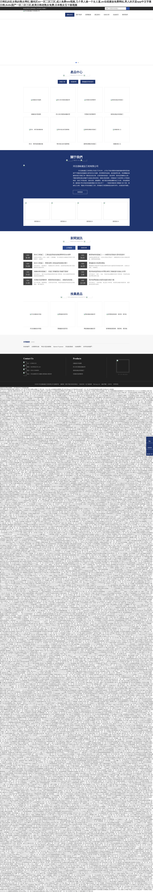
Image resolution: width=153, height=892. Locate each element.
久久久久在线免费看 (114, 588)
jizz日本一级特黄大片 (81, 461)
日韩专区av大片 (62, 575)
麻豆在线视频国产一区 (102, 606)
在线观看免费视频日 (119, 485)
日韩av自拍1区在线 (32, 451)
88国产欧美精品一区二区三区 (76, 510)
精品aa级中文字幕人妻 (133, 403)
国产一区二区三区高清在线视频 (118, 542)
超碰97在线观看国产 (87, 633)
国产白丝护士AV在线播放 (70, 528)
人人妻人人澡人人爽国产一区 (47, 564)
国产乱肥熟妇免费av (32, 652)
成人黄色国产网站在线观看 (118, 465)
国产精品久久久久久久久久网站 (38, 609)
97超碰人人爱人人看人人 (128, 531)
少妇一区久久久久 (63, 609)
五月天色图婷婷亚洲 (17, 610)
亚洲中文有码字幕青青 (88, 488)
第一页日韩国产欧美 (5, 478)
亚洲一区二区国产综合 (71, 642)
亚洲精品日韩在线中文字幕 (59, 520)
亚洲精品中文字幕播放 (105, 448)
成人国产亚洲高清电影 (71, 469)
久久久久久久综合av (39, 515)
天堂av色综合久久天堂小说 (85, 469)
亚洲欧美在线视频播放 (99, 591)
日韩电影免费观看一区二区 (85, 574)
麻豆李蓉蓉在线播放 (36, 566)
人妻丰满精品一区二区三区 (54, 528)
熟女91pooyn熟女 (61, 650)
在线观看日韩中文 (75, 579)
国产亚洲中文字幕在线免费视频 (138, 470)
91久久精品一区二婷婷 (83, 650)
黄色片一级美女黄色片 (50, 622)
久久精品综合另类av (7, 467)
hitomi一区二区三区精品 (94, 461)
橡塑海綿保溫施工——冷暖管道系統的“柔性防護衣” (107, 255)
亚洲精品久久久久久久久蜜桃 (101, 649)
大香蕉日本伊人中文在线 (99, 631)
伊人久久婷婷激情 (130, 644)
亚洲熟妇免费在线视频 (102, 588)
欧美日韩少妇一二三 (10, 534)
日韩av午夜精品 (39, 505)
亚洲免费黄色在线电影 (61, 566)
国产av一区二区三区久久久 (122, 582)
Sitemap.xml (96, 384)
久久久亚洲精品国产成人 (76, 415)
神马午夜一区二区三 (12, 529)
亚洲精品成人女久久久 (143, 486)
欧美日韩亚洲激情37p (39, 555)
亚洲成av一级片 (17, 491)
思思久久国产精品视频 (26, 575)
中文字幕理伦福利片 (102, 411)
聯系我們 (125, 14)
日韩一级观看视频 (50, 472)
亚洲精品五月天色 (89, 399)
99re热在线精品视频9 (74, 566)
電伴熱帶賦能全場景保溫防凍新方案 (101, 280)
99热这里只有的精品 (100, 407)
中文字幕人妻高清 (78, 475)
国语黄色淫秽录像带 (47, 631)
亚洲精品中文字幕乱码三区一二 (115, 497)
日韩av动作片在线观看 (10, 502)
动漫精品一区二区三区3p (44, 612)
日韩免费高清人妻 (33, 516)
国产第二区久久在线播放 (58, 638)
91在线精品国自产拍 (44, 450)
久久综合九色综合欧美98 (27, 505)
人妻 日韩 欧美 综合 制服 (13, 505)
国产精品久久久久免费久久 (126, 561)
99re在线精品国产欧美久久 (108, 413)
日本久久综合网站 (60, 587)
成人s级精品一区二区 (123, 579)
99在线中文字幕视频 (135, 481)
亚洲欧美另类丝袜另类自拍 (126, 483)
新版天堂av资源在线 (101, 504)
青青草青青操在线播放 (63, 540)
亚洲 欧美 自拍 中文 (119, 623)
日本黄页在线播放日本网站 (144, 518)
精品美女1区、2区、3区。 (138, 505)
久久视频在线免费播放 (58, 391)
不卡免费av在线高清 (125, 501)
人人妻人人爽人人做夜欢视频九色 (65, 418)
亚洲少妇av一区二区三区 (59, 518)
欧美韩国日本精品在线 (116, 524)
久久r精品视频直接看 (32, 591)
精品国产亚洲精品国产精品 (139, 456)
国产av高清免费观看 (16, 537)
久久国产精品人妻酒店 (57, 612)
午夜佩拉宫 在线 (7, 558)
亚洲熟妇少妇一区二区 (75, 626)
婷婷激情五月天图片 (120, 598)
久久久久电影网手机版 (25, 501)
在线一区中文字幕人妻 (13, 628)
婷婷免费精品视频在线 (95, 496)
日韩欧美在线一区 (50, 515)
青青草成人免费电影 (111, 628)
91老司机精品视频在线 (48, 587)
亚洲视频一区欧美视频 (129, 553)
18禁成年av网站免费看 (54, 403)
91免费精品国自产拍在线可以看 (105, 582)
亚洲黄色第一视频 (63, 453)
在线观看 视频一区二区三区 (46, 451)
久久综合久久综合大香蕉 (47, 510)
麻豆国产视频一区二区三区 (101, 633)
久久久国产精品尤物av (44, 494)
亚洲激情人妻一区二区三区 (13, 470)
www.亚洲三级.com (14, 475)
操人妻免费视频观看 (126, 612)
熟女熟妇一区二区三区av (110, 618)
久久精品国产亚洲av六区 (69, 580)
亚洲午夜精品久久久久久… (113, 478)
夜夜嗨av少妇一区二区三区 (68, 429)
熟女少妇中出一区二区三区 (44, 437)
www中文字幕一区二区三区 (84, 591)
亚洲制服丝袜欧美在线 (87, 497)
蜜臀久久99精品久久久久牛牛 (35, 552)
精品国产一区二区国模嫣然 (73, 567)
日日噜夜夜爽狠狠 (60, 602)
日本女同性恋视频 (137, 501)
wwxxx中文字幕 (31, 580)
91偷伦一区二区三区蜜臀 (63, 552)
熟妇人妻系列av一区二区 (14, 429)
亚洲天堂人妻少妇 (131, 421)
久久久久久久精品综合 (12, 572)
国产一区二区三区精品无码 (123, 536)
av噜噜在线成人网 (45, 542)
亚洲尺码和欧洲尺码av (138, 410)
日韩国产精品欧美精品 (83, 639)
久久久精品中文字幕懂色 (103, 456)
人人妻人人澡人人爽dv (124, 505)
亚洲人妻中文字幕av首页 (19, 591)
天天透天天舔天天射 (19, 467)
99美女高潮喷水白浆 (15, 604)
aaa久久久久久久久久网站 (46, 652)
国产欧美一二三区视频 (70, 569)
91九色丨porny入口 (122, 628)
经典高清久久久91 (130, 623)
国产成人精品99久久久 (45, 410)
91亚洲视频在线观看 (87, 571)
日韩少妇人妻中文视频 (47, 579)
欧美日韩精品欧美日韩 (46, 596)
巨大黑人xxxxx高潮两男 (98, 473)
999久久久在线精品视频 (61, 524)
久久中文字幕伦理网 (23, 536)
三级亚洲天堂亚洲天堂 (65, 630)
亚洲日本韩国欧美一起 (126, 427)
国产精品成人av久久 (135, 446)
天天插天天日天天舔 (74, 438)
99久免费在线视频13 (51, 411)
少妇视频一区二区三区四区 (105, 645)
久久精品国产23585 (134, 462)
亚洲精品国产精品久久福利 (139, 631)
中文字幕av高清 (135, 440)
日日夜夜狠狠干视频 (41, 634)
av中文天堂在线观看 (25, 424)
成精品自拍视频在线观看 (10, 507)
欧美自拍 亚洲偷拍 (37, 561)
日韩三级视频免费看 (126, 478)
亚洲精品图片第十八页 (77, 400)
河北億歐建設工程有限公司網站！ (37, 8)
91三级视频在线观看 (127, 516)
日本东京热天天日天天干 (41, 531)
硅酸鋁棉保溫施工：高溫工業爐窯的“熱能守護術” (51, 271)
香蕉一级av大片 (44, 469)
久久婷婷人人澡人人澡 (28, 395)
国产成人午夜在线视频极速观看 (21, 566)
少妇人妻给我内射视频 (17, 394)
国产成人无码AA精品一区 (143, 615)
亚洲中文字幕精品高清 (58, 437)
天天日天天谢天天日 (42, 556)
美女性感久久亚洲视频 (6, 491)
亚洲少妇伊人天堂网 (89, 391)
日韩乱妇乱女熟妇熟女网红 (136, 647)
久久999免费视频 (124, 422)
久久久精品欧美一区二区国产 (105, 601)
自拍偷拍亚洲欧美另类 (98, 575)
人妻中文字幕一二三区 (14, 485)
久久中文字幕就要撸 (126, 507)
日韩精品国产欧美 (30, 521)
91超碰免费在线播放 (102, 408)
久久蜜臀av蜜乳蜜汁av (25, 497)
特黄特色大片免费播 (88, 625)
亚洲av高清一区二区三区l (117, 454)
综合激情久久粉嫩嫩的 (123, 604)
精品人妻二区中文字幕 (90, 454)
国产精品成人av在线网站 (75, 622)
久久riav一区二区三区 (72, 588)
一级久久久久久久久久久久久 (28, 612)
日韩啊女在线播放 (111, 469)
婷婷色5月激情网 (132, 435)
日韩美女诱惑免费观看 (33, 445)
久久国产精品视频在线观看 (143, 553)
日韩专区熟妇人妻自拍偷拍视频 (28, 494)
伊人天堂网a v (139, 588)
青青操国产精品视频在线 (39, 440)
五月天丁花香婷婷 (26, 485)
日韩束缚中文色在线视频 (90, 426)
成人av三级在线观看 (77, 620)
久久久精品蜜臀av (37, 430)
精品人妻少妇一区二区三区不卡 (103, 607)
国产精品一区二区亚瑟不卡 (54, 504)
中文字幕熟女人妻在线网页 (58, 483)
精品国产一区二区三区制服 (55, 481)
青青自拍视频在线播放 (74, 547)
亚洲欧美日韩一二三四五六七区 (8, 402)
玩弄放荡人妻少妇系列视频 (52, 555)
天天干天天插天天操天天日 (7, 435)
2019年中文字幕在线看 (26, 515)
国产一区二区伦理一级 (27, 475)
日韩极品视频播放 (115, 507)
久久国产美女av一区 (19, 426)
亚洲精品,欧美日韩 (119, 599)
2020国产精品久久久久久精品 (133, 634)
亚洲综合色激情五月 (28, 531)
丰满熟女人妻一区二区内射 (15, 461)
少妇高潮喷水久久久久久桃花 (118, 403)
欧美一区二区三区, (78, 392)
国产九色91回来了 (111, 610)
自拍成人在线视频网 (93, 516)
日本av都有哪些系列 (34, 510)
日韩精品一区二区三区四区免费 (108, 446)
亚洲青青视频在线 (76, 601)
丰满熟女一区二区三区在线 (29, 617)
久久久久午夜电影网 (96, 644)
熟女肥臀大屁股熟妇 (88, 577)
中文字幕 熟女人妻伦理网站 (71, 582)
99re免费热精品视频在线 (48, 443)
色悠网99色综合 (136, 574)
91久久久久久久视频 (93, 446)
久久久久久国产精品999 (115, 622)
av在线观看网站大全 (86, 402)
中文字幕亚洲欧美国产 (71, 587)
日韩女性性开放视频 (33, 408)
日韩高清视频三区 (71, 445)
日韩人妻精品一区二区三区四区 (73, 523)
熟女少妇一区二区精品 (107, 434)
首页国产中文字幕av (100, 394)
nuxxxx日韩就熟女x (8, 399)
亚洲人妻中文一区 (63, 618)
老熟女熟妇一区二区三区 (107, 548)
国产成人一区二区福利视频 (21, 418)
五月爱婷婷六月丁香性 (50, 432)
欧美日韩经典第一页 (5, 563)
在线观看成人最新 (70, 450)
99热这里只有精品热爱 (8, 493)
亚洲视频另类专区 (119, 400)
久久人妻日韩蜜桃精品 (45, 591)
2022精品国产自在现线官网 (141, 415)
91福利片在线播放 (38, 529)
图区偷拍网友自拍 (146, 548)
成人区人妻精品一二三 (92, 464)
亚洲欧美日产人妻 (83, 636)
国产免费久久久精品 (122, 493)
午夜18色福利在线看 (22, 534)
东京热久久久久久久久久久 (49, 626)
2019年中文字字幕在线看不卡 (76, 539)
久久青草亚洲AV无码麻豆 (132, 454)
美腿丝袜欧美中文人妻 (19, 391)
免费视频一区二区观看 (96, 410)
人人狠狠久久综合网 (127, 591)
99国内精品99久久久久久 (51, 485)
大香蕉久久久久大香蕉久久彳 (83, 604)
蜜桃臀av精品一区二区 (136, 537)
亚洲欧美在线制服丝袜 (31, 524)
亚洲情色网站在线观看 (107, 461)
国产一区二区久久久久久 (136, 636)
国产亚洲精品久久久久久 (117, 480)
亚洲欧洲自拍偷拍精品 (42, 422)
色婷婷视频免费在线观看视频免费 (45, 539)
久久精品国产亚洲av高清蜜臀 (74, 501)
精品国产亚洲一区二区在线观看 (128, 550)
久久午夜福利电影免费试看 (110, 410)
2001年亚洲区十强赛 (144, 430)
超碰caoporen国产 (60, 588)
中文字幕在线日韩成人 (31, 585)
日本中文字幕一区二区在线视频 (92, 620)
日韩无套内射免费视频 (63, 544)
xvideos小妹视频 (142, 493)
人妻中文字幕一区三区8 (74, 520)
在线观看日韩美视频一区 (40, 403)
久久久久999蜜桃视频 (105, 443)
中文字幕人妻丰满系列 (36, 625)
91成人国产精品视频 (63, 626)
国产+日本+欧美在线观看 (129, 652)
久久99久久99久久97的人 (88, 494)
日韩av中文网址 (98, 590)
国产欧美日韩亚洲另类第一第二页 (53, 529)
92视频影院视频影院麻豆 (36, 639)
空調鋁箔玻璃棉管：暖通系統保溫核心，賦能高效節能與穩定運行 (54, 280)
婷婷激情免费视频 (116, 456)
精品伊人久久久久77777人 (108, 440)
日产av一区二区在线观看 (28, 504)
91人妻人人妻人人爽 (140, 402)
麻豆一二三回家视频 (94, 445)
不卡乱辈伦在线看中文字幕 (83, 450)
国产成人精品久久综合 (60, 614)
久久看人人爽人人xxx (38, 618)
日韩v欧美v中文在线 (8, 623)
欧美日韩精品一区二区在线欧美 (24, 582)
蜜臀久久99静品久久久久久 (96, 653)
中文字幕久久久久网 (67, 419)
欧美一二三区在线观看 (143, 418)
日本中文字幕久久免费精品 (101, 430)
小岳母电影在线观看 (55, 645)
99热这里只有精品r (12, 545)
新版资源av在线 (10, 542)
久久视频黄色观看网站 (62, 508)
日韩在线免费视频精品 (89, 477)
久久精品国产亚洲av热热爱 (121, 470)
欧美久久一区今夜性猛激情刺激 (111, 528)
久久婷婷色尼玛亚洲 (113, 550)
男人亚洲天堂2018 (94, 529)
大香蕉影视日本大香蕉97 (50, 454)
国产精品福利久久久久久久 (25, 402)
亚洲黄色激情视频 (138, 507)
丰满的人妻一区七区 (5, 625)
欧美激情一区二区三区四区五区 (98, 612)
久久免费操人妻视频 (7, 405)
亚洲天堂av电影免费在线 (23, 601)
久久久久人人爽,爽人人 (141, 399)
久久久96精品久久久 (13, 403)
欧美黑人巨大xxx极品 (90, 634)
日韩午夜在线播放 (36, 415)
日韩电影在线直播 (48, 561)
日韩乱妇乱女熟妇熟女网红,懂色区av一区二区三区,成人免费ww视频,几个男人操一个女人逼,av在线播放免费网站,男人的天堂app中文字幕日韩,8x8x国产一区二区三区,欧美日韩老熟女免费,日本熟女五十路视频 (57, 389)
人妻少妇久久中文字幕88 (14, 438)
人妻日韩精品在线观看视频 (68, 555)
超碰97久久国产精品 (46, 391)
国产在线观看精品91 (88, 491)
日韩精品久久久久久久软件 (78, 583)
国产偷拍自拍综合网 (139, 397)
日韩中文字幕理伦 (139, 642)
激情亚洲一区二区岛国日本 (121, 432)
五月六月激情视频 (5, 520)
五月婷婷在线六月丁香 (113, 394)
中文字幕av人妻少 (16, 459)
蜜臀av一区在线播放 (129, 395)
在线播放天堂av (134, 407)
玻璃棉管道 (128, 328)
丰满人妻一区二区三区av (42, 429)
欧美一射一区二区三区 (77, 623)
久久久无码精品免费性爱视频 (140, 567)
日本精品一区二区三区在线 (45, 532)
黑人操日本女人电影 (109, 536)
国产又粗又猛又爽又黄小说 (117, 426)
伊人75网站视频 (4, 410)
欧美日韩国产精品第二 (99, 483)
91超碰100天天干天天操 (131, 430)
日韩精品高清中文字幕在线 (40, 572)
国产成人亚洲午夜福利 (14, 593)
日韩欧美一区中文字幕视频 (92, 595)
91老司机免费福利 (100, 513)
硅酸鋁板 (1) (117, 144)
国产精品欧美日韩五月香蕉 (81, 585)
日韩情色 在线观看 (93, 542)
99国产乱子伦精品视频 (139, 513)
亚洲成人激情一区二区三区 (138, 626)
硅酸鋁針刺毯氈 (36, 114)
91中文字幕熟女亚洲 (90, 540)
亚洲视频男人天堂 (26, 454)
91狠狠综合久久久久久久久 (97, 585)
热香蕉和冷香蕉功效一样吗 (52, 462)
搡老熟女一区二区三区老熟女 (49, 610)
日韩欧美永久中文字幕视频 (63, 472)
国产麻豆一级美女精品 (87, 438)
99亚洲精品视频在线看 (10, 440)
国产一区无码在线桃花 (136, 596)
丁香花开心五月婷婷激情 (31, 558)
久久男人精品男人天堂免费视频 (91, 544)
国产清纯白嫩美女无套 (99, 397)
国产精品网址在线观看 (62, 438)
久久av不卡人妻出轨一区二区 (95, 429)
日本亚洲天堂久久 (99, 442)
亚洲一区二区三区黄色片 (132, 520)
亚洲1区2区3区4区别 (54, 531)
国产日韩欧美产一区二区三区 (74, 606)
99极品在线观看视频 (77, 407)
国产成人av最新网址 (99, 469)
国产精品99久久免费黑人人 (57, 445)
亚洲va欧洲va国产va (103, 614)
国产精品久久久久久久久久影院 (34, 588)
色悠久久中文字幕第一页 (83, 555)
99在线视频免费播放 (98, 402)
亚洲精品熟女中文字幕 (37, 435)
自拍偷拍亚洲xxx (108, 450)
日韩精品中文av (35, 596)
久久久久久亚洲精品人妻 (142, 391)
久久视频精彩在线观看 (119, 607)
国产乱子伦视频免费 (89, 472)
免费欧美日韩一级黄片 (12, 540)
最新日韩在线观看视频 (49, 430)
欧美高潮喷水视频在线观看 (108, 510)
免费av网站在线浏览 (112, 625)
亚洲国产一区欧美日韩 (101, 488)
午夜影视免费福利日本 (62, 467)
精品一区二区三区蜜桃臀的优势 (18, 516)
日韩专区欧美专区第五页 (51, 435)
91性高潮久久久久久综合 (116, 614)
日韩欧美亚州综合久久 (44, 446)
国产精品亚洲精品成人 (29, 481)
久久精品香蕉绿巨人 (17, 523)
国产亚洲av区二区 (140, 502)
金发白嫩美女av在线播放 (136, 472)
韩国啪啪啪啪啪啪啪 (132, 408)
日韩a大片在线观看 (36, 493)
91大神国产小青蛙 (41, 504)
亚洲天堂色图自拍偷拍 (138, 442)
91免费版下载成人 (52, 609)
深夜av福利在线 (123, 585)
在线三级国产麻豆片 (123, 446)
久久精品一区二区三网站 (90, 524)
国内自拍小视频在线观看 (124, 442)
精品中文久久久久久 (18, 558)
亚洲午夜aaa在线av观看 (50, 540)
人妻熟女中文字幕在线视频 (22, 596)
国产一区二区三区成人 (73, 410)
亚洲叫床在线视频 (52, 453)
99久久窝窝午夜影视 (103, 524)
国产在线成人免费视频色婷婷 (106, 537)
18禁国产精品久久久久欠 (139, 558)
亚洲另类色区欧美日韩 (116, 399)
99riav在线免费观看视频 (12, 561)
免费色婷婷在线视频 (8, 407)
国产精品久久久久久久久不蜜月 (8, 536)
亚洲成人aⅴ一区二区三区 (122, 532)
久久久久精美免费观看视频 (126, 508)
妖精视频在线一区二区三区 (91, 475)
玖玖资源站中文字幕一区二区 (92, 400)
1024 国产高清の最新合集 (119, 602)
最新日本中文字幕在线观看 (58, 494)
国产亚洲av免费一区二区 (52, 601)
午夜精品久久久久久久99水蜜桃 (72, 497)
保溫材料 (73, 81)
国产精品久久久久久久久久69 (130, 411)
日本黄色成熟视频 (40, 421)
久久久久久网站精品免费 (115, 569)
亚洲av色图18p (117, 526)
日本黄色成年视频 (70, 598)
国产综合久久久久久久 (52, 583)
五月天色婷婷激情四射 (75, 435)
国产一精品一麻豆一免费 (24, 472)
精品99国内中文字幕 (40, 548)
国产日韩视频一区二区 (12, 644)
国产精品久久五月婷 (70, 437)
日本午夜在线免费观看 (43, 645)
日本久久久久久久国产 (84, 493)
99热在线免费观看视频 (61, 397)
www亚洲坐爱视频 (62, 456)
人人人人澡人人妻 (25, 499)
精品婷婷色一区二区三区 (37, 601)
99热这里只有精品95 (41, 478)
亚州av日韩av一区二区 (100, 567)
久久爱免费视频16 (97, 618)
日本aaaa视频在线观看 (97, 572)
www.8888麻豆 (23, 540)
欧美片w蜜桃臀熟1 (72, 483)
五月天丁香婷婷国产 (126, 415)
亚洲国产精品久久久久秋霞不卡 (91, 485)
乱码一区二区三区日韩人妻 (113, 638)
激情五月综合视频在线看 (84, 575)
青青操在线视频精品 (119, 421)
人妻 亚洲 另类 (66, 504)
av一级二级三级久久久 (92, 443)
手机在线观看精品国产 (137, 496)
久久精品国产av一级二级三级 (8, 639)
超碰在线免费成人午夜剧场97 (8, 620)
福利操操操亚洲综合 (37, 424)
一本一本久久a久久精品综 (75, 577)
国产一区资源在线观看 (130, 392)
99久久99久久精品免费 (53, 599)
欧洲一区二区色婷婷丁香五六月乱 (46, 642)
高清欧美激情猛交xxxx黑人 (10, 548)
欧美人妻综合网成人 (141, 526)
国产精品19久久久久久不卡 (98, 596)
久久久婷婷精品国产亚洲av (96, 617)
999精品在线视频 (72, 575)
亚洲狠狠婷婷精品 (86, 424)
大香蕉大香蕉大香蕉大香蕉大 (28, 569)
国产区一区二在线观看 (62, 564)
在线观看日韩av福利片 (112, 508)
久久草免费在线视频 (40, 413)
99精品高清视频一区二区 (102, 391)
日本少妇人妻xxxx (141, 571)
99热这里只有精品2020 (93, 459)
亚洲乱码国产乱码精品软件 (98, 481)
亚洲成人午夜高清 (11, 397)
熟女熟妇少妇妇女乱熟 (124, 625)
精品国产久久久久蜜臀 (30, 523)
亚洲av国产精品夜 (114, 427)
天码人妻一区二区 (81, 448)
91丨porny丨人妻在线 (6, 391)
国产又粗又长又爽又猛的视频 (71, 644)
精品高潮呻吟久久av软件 (49, 607)
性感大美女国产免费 (58, 523)
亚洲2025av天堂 (53, 459)
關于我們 (79, 14)
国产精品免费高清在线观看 (7, 631)
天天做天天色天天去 (106, 552)
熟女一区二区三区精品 (99, 564)
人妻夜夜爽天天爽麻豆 (45, 408)
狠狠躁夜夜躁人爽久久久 (72, 427)
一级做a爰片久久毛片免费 (66, 459)
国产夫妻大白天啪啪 (50, 499)
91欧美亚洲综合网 (9, 556)
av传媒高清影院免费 (30, 427)
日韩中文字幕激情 (47, 497)
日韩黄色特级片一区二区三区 (88, 427)
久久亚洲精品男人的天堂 (55, 644)
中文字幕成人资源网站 (67, 531)
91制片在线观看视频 (144, 467)
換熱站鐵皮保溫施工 (117, 114)
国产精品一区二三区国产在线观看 (103, 491)
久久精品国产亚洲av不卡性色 (56, 571)
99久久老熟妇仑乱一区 (146, 497)
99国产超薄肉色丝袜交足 (41, 582)
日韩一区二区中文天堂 (55, 580)
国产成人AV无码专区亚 (116, 405)
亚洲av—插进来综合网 (8, 598)
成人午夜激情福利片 (11, 472)
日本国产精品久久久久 (137, 523)
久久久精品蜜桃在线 (72, 493)
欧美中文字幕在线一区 (113, 501)
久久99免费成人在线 (119, 634)
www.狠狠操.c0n (108, 453)
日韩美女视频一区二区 (144, 392)
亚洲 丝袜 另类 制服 (9, 582)
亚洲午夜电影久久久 (133, 450)
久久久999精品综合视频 (101, 622)
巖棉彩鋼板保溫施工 (90, 144)
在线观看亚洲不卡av (23, 502)
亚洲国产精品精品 (81, 518)
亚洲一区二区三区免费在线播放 (102, 465)
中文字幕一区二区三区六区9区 (28, 628)
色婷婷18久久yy (45, 526)
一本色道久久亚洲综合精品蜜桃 (50, 653)
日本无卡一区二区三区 (52, 421)
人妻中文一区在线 (147, 413)
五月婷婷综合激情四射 (64, 485)
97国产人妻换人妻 (126, 649)
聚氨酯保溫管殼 (47, 328)
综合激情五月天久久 (146, 628)
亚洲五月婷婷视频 (39, 475)
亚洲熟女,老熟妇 (8, 426)
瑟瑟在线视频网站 (14, 494)
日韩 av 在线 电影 (50, 602)
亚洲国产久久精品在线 (68, 395)
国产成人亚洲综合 (50, 650)
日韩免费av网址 (17, 481)
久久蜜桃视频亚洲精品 (132, 419)
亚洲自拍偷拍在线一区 (30, 642)
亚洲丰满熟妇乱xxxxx (30, 563)
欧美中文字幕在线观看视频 (127, 563)
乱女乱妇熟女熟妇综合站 (61, 553)
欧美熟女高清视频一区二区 (131, 464)
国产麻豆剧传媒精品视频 (69, 446)
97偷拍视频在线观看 (135, 540)
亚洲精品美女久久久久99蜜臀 (113, 424)
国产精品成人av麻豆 (32, 489)
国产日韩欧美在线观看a (27, 599)
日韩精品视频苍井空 (142, 421)
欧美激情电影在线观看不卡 (13, 599)
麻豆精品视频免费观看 (27, 438)
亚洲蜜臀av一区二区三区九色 (8, 415)
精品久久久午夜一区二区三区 (23, 453)
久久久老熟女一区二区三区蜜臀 (117, 408)
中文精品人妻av (85, 410)
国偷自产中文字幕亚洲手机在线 (87, 587)
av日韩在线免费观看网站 (99, 505)
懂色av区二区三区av (55, 419)
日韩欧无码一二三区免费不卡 (125, 544)
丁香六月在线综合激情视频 (11, 462)
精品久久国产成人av (52, 399)
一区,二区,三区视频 (30, 437)
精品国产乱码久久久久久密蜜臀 (138, 394)
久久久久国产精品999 (123, 650)
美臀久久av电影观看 (96, 566)
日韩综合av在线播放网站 (74, 405)
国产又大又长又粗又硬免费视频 (22, 430)
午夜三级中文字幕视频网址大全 (130, 593)
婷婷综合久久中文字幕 (145, 434)
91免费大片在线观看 (100, 625)
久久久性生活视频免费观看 (12, 571)
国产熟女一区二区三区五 (28, 486)
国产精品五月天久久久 (47, 491)
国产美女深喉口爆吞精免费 (74, 614)
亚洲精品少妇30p (104, 521)
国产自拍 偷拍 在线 (41, 521)
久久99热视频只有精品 (8, 596)
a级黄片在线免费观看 (89, 504)
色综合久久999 (98, 579)
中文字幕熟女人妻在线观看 (19, 513)
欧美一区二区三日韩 (115, 521)
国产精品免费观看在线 (75, 561)
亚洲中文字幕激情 (144, 529)
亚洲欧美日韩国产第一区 (98, 478)
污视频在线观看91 (104, 542)
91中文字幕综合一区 (110, 572)
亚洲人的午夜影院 (106, 602)
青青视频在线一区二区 (28, 459)
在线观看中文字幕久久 (20, 445)
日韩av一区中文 (127, 524)
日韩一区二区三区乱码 (30, 394)
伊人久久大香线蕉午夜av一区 (83, 556)
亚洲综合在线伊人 (126, 456)
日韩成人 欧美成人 (31, 556)
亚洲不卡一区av (84, 609)
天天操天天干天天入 (145, 407)
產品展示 (97, 14)
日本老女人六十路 (107, 644)
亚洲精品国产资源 (47, 567)
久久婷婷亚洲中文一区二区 (61, 561)
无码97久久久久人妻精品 (145, 408)
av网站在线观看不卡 (40, 593)
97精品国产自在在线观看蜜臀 (117, 419)
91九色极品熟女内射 (41, 571)
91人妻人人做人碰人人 (117, 545)
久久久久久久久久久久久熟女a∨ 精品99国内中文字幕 (95, 507)
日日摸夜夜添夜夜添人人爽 (90, 435)
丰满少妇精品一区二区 (141, 488)
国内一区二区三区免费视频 (99, 556)
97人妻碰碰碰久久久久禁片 (60, 550)
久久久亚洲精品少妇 (76, 477)
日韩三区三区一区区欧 (78, 630)
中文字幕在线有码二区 (132, 426)
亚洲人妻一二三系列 (117, 443)
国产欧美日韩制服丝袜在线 (27, 571)
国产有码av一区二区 (103, 403)
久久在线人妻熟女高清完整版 (26, 421)
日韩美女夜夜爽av (32, 480)
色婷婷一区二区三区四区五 (19, 451)
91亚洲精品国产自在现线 (92, 521)
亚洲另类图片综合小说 (75, 564)
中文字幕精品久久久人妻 (25, 545)
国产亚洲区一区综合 (118, 464)
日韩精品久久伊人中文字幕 (22, 493)
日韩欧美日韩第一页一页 (142, 564)
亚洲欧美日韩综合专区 (111, 442)
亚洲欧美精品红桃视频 (57, 448)
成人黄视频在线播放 (52, 440)
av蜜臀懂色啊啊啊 (77, 485)
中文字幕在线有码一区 (120, 451)
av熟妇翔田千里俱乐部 (59, 606)
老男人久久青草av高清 (81, 542)
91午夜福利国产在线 (131, 485)
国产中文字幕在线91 (70, 448)
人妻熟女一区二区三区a (42, 419)
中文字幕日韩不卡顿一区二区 (77, 453)
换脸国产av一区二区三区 (21, 579)
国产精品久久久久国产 (17, 419)
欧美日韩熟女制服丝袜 (28, 583)
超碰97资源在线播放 (103, 531)
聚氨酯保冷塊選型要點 (97, 263)
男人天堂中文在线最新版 (101, 418)
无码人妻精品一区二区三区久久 (140, 512)
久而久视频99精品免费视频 (60, 408)
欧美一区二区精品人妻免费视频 (142, 477)
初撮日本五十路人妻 (78, 419)
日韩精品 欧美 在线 (38, 432)
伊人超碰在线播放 (57, 497)
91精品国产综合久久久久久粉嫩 (23, 555)
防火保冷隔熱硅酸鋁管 (63, 114)
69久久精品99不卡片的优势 (65, 432)
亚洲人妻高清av (77, 432)
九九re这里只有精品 (90, 489)
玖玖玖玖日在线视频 (27, 465)
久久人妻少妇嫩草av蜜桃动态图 (45, 427)
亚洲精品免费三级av (29, 434)
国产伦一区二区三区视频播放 (139, 625)
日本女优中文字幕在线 (8, 580)
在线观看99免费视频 (139, 504)
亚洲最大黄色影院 (82, 429)
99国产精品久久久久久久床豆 (68, 653)
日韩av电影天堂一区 (68, 542)
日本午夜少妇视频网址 (103, 454)
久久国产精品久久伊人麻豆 (37, 407)
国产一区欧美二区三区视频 (119, 435)
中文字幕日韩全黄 (58, 461)
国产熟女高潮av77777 (93, 421)
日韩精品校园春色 (115, 531)
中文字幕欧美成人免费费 (57, 559)
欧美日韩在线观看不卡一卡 (129, 475)
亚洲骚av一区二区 (71, 631)
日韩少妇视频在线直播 (96, 528)
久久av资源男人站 (144, 480)
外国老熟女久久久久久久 (80, 516)
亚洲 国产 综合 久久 (82, 545)
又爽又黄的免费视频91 (9, 636)
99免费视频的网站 (33, 450)
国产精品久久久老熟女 (112, 596)
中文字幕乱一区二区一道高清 (33, 448)
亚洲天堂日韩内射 (47, 547)
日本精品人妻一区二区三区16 (76, 595)
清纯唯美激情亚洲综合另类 (48, 416)
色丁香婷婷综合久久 (121, 615)
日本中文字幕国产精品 (67, 434)
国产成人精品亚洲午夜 (60, 405)
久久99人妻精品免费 (16, 595)
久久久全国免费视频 (56, 542)
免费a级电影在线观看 (76, 544)
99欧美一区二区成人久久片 (120, 630)
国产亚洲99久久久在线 (54, 434)
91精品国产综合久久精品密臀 (93, 599)
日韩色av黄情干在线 (132, 467)
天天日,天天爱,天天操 (74, 408)
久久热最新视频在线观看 (60, 424)
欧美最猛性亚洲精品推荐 (58, 450)
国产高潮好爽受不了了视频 (51, 475)
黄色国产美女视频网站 (140, 521)
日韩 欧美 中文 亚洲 (64, 402)
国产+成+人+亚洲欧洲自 (18, 547)
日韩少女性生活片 (82, 446)
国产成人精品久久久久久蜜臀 (57, 422)
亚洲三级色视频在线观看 (76, 508)
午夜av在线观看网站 (118, 644)
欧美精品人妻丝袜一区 (136, 494)
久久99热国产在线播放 (82, 496)
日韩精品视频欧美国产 (34, 513)
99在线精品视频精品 (125, 631)
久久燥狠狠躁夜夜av (87, 465)
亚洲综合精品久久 (87, 626)
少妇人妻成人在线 (68, 512)
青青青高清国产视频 (139, 569)
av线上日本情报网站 (36, 641)
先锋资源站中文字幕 (138, 424)
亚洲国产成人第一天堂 (79, 464)
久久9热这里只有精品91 (50, 625)
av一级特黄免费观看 (83, 528)
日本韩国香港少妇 (127, 424)
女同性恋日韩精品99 (19, 405)
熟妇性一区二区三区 (91, 531)
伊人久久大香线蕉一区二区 (132, 566)
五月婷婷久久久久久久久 (119, 552)
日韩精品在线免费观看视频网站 (62, 426)
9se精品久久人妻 (99, 534)
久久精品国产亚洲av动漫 (143, 563)
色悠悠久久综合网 (87, 638)
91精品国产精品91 (130, 577)
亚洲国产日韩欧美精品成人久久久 (10, 499)
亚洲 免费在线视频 (20, 567)
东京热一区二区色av (133, 469)
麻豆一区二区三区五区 (26, 456)
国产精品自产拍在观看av (89, 601)
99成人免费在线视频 (91, 419)
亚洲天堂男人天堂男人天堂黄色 (118, 518)
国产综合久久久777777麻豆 (140, 528)
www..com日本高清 (21, 638)
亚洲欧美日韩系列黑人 (55, 615)
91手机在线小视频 (123, 416)
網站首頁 (70, 14)
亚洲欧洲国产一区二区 (78, 521)
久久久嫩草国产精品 (68, 461)
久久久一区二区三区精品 (138, 539)
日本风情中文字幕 (134, 416)
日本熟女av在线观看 (83, 451)
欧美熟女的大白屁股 (70, 612)
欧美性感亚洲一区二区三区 (114, 553)
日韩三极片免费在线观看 (135, 641)
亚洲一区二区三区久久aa (95, 532)
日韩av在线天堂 (46, 448)
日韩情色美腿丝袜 (60, 451)
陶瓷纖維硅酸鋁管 (74, 328)
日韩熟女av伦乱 (131, 465)
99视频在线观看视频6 (143, 473)
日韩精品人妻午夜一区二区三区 (94, 453)
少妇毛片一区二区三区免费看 (89, 405)
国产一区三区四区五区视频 (131, 405)
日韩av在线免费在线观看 (25, 529)
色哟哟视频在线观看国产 (117, 391)
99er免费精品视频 (16, 504)
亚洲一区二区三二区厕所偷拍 (47, 467)
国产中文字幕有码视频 (136, 437)
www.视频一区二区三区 (15, 432)
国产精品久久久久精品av (78, 443)
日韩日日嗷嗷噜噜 (84, 558)
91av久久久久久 (124, 394)
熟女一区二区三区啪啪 (68, 604)
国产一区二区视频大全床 (76, 467)
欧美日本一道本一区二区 (33, 473)
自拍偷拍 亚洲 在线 (112, 481)
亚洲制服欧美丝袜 (127, 558)
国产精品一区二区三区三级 (94, 526)
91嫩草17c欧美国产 (143, 445)
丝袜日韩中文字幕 (89, 407)
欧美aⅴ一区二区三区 (69, 617)
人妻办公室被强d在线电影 (33, 636)
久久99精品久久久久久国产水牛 (126, 590)
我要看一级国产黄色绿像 (47, 477)
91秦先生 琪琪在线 (7, 473)
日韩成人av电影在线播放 (129, 418)
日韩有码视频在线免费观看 (88, 408)
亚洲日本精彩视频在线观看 (65, 464)
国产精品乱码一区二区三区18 (85, 442)
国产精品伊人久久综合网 (100, 550)
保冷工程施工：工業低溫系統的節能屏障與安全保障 (52, 255)
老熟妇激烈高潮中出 (134, 448)
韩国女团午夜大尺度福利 (103, 489)
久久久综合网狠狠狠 (41, 434)
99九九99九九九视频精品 (116, 395)
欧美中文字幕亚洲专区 (17, 642)
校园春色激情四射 (8, 430)
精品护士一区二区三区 (32, 410)
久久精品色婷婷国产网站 (22, 407)
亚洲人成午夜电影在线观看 (137, 422)
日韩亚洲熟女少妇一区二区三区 (90, 548)
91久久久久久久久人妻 (17, 392)
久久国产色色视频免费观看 (111, 512)
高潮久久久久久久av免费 (53, 585)
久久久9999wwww (60, 427)
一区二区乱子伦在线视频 (114, 415)
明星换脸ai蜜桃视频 (7, 524)
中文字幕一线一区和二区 (131, 545)
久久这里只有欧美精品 (135, 413)
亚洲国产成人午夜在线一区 (62, 534)
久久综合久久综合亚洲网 (32, 391)
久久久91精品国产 (28, 649)
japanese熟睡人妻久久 (72, 532)
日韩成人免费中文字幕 (9, 609)
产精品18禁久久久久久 (130, 400)
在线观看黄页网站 (138, 453)
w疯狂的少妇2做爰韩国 (74, 424)
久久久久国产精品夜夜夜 (122, 437)
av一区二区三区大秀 (73, 397)
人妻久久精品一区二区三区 (11, 515)
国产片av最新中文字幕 (58, 442)
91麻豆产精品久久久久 (32, 467)
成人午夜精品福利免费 (103, 499)
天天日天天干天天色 (82, 653)
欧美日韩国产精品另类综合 (10, 497)
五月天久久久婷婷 (5, 642)
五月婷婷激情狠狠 (72, 650)
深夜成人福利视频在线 (111, 402)
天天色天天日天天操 (118, 486)
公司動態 (69, 248)
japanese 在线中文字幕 (140, 516)
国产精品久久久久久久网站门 (136, 510)
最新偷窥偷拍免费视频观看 (40, 615)
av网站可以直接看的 (102, 419)
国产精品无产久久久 (45, 638)
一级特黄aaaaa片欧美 (143, 435)
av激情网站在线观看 (55, 647)
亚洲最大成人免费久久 (140, 591)
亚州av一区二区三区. (141, 483)
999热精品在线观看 (103, 518)
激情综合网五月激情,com (87, 607)
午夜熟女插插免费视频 (105, 475)
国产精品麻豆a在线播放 (118, 520)
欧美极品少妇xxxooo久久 (109, 636)
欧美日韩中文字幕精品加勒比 (18, 410)
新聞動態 (88, 14)
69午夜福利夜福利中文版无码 (103, 523)
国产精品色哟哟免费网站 (117, 577)
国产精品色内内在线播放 (128, 588)
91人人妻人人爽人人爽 (66, 392)
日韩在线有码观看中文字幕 (26, 413)
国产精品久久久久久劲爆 (13, 454)
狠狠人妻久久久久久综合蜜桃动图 (16, 442)
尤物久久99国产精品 (110, 617)
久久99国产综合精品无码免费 (120, 459)
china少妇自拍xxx (36, 577)
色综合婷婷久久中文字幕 (66, 516)
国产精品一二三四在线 (144, 552)
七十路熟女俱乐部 (107, 526)
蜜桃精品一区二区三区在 (15, 395)
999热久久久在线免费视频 (106, 432)
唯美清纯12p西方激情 (80, 459)
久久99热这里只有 (41, 395)
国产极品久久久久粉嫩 (68, 478)
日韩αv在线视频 (71, 518)
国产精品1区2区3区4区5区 (58, 628)
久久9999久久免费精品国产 (113, 591)
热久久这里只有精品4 (62, 430)
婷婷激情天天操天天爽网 (58, 496)
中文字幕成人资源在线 (70, 591)
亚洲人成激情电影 (87, 553)
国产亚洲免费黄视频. (134, 628)
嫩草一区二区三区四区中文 (10, 508)
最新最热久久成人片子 (38, 462)
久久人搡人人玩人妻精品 (83, 481)
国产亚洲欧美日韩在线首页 (109, 496)
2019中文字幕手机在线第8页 (55, 502)
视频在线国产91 (61, 493)
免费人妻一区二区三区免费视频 (41, 501)
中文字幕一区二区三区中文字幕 (32, 392)
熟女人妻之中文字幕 (87, 430)
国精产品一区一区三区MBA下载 (134, 461)
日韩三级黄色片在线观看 (110, 579)
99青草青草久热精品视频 (75, 618)
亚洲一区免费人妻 (121, 609)
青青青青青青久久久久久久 (32, 416)
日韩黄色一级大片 (16, 486)
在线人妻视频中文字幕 (107, 445)
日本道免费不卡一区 (22, 639)
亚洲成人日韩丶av (106, 555)
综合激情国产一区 (53, 402)
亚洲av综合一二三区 (115, 516)
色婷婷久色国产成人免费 (106, 421)
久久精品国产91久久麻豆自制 (43, 595)
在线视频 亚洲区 (144, 593)
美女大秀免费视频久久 (72, 422)
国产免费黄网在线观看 (115, 488)
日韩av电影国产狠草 (114, 547)
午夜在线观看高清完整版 (117, 430)
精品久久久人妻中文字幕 (93, 440)
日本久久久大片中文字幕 (11, 421)
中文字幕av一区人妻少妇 (40, 402)
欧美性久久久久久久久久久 (90, 432)
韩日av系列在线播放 (88, 470)
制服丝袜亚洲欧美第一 (38, 472)
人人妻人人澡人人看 (20, 598)
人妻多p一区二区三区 (90, 392)
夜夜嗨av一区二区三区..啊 (10, 622)
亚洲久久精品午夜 (123, 647)
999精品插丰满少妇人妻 (33, 623)
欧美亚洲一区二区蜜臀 (42, 580)
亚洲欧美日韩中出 (83, 529)
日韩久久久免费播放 (76, 470)
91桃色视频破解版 (38, 397)
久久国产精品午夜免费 (53, 521)
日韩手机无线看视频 (122, 413)
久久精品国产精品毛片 (36, 536)
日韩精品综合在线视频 (73, 507)
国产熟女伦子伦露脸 (88, 501)
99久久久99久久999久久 (50, 537)
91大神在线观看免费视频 (34, 631)
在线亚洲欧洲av (81, 537)
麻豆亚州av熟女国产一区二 (70, 502)
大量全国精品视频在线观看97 (73, 571)
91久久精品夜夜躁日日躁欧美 (62, 623)
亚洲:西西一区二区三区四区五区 (111, 563)
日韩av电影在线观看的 (67, 590)
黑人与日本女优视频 (49, 588)
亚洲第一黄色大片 (140, 395)
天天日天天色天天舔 (100, 422)
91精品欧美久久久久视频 (134, 598)
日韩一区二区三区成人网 (73, 494)
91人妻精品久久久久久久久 (66, 536)
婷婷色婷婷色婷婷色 (20, 623)
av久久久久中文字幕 (77, 426)
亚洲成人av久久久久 (7, 579)
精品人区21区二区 (14, 641)
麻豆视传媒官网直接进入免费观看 (67, 537)
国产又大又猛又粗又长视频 (131, 614)
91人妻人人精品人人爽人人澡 (44, 400)
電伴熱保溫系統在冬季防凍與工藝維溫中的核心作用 (107, 271)
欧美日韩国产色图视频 (44, 617)
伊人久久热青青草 (27, 537)
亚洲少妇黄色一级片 (102, 547)
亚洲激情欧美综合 (20, 556)
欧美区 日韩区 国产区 (94, 602)
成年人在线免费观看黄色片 (84, 631)
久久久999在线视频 (50, 456)
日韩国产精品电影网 (95, 563)
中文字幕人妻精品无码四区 (114, 587)
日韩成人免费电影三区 (67, 585)
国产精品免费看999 (43, 516)
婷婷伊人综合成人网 (73, 652)
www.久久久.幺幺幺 (31, 446)
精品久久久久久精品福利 (81, 512)
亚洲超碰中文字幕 (85, 572)
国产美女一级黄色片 (134, 630)
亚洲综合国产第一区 (21, 631)
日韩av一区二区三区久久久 (101, 571)
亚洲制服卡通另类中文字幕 (117, 633)
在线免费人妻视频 (16, 574)
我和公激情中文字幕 (59, 532)
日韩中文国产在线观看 (64, 465)
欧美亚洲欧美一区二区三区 (114, 652)
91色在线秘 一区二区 (70, 442)
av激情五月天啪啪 (76, 548)
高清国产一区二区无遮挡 (10, 411)
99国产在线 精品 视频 (77, 472)
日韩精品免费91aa (122, 510)
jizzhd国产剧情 (17, 465)
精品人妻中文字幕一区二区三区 (8, 630)
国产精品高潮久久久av (24, 590)
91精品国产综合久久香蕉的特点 (48, 489)
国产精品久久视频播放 (86, 397)
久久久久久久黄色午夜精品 (45, 426)
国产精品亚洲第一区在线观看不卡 (103, 470)
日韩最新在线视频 (146, 534)
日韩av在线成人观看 (39, 465)
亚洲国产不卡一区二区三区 (145, 489)
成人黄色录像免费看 (25, 462)
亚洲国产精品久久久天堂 (46, 598)
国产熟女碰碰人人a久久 (6, 418)
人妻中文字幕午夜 (123, 462)
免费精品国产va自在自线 (126, 504)
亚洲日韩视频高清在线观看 (114, 593)
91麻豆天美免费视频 (5, 547)
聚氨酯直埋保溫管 (88, 81)
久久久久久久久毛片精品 (110, 590)
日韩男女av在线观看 (10, 615)
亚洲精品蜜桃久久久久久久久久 (127, 473)
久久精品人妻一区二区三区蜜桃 (56, 634)
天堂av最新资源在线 (125, 512)
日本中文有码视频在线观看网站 (105, 467)
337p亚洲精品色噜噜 (126, 528)
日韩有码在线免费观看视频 (86, 652)
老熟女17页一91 (134, 618)
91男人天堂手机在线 (108, 458)
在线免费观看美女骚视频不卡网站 (83, 647)
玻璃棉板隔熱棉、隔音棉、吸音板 (101, 328)
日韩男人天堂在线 (62, 622)
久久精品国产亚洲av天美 (34, 653)
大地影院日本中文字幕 (87, 579)
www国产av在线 (25, 626)
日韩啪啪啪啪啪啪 (119, 620)
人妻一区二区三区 (69, 556)
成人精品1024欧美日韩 (140, 544)
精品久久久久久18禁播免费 (28, 604)
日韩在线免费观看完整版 (75, 491)
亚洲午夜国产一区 (113, 647)
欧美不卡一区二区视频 (97, 437)
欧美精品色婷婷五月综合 (14, 626)
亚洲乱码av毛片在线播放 (26, 602)
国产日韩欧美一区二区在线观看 (141, 478)
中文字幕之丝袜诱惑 (15, 488)
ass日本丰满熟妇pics (74, 550)
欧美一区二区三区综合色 (104, 520)
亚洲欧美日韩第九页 (112, 416)
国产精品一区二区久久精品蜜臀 (99, 395)
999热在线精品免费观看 (32, 405)
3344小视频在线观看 (104, 426)
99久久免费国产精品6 (47, 623)
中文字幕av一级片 (36, 626)
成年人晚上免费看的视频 (137, 582)
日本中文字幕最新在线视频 (76, 489)
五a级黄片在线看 (104, 516)
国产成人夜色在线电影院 (90, 614)
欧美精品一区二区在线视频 (92, 510)
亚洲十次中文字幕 (76, 465)
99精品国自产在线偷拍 (9, 450)
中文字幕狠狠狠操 (124, 407)
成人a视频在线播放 (16, 617)
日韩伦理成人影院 (119, 461)
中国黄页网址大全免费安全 (47, 418)
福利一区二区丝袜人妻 (146, 462)
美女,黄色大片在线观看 (107, 451)
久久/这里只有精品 (26, 574)
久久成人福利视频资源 (112, 585)
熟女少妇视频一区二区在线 (135, 585)
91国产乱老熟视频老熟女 (15, 458)
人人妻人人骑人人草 (65, 407)
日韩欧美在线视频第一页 (132, 633)
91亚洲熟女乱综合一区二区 (97, 610)
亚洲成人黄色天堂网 (46, 636)
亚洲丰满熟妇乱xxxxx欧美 (121, 491)
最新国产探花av (39, 650)
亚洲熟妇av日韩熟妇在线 (97, 650)
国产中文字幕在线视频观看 (23, 435)
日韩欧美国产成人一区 (61, 539)
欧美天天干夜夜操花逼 (62, 649)
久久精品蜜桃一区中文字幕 (93, 413)
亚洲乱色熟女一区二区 (65, 593)
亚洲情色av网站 (116, 475)
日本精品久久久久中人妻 (15, 532)
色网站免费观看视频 (120, 467)
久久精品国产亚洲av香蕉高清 (43, 550)
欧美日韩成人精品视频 (57, 458)
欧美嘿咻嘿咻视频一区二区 (64, 610)
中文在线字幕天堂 (75, 402)
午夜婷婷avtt (92, 582)
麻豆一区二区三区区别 (146, 416)
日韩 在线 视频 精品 (37, 544)
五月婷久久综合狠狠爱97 (134, 451)
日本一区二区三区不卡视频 (86, 422)
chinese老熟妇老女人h (14, 422)
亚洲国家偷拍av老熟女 (61, 510)
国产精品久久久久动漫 (137, 604)
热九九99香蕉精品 (24, 443)
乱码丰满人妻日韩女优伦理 (96, 462)
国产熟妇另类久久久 (94, 552)
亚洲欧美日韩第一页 (112, 472)
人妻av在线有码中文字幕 (100, 647)
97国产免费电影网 (64, 435)
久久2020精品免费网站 (83, 437)
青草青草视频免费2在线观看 (120, 448)
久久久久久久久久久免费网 (61, 488)
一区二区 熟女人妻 (55, 429)
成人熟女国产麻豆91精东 (44, 394)
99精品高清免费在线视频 (99, 553)
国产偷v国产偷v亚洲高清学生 (74, 638)
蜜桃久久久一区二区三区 (12, 424)
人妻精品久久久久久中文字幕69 (29, 512)
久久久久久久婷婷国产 (77, 454)
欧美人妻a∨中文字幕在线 (132, 438)
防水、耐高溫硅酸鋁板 (36, 144)
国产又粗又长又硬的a (83, 580)
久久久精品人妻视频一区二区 (30, 553)
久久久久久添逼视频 (20, 580)
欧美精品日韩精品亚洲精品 (42, 559)
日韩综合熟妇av (118, 445)
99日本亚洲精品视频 (41, 481)
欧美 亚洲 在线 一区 (31, 426)
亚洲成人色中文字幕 (124, 575)
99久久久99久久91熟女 (82, 598)
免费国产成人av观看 (69, 526)
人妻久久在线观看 (87, 564)
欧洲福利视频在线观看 (64, 620)
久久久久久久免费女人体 (29, 458)
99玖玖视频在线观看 (74, 596)
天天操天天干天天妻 (145, 630)
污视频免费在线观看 (23, 411)
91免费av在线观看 (89, 394)
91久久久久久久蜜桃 (123, 481)
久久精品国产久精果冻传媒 (86, 502)
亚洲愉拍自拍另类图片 (34, 579)
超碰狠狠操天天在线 (73, 563)
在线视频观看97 (39, 438)
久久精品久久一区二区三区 (49, 633)
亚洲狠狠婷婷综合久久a (74, 430)
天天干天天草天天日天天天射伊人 (123, 453)
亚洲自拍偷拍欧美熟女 (34, 587)
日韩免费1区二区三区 (82, 445)
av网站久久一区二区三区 (76, 399)
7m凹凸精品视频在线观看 (57, 469)
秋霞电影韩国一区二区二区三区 (87, 416)
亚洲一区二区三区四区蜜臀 (145, 400)
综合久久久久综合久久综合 (52, 574)
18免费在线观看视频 (47, 614)
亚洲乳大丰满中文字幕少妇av (24, 397)
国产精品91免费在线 (137, 580)
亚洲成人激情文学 (115, 649)
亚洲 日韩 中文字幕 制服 (127, 502)
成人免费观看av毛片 (29, 478)
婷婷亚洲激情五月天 (19, 524)
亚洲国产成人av (101, 416)
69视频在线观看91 (75, 649)
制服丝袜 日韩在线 (34, 418)
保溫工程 (62, 81)
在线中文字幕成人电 (15, 634)
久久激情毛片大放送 (102, 392)
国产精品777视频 (73, 473)
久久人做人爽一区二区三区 (59, 595)
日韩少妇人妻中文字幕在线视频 (112, 558)
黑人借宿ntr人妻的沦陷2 (46, 470)
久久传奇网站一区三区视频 (134, 429)
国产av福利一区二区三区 (22, 464)
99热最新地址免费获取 (82, 617)
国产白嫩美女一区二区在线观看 (74, 391)
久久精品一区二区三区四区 (123, 580)
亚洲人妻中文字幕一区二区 (73, 628)
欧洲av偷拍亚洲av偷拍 (117, 489)
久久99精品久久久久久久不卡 (38, 502)
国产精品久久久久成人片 (130, 445)
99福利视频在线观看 (137, 649)
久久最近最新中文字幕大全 (144, 652)
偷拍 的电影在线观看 (109, 532)
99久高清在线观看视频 (119, 529)
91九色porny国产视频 (125, 567)
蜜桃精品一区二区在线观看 (121, 548)
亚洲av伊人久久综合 (35, 443)
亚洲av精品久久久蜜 (17, 478)
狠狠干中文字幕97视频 (37, 590)
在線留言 (116, 14)
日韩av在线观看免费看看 (83, 486)
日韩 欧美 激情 (55, 392)
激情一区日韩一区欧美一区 (57, 501)
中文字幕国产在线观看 (115, 411)
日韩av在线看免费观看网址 (43, 486)
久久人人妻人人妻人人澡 (39, 399)
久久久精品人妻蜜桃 (29, 419)
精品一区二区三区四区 (75, 553)
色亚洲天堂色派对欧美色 (53, 413)
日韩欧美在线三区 (31, 442)
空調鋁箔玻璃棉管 (90, 114)
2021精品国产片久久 (104, 405)
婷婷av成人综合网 (14, 456)
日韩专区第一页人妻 (95, 434)
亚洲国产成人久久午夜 (129, 606)
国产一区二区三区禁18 (58, 567)
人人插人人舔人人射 (127, 513)
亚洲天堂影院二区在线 (112, 407)
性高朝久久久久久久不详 (123, 626)
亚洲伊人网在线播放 (111, 604)
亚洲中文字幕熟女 (113, 559)
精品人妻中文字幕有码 (106, 529)
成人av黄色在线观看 (112, 561)
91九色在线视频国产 (100, 502)
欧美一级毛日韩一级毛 (125, 410)
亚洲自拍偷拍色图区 (139, 622)
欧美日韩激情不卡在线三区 (7, 510)
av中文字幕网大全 (84, 563)
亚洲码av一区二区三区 (9, 601)
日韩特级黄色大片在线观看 (113, 513)
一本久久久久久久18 (64, 440)
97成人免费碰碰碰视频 (38, 508)
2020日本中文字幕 (7, 483)
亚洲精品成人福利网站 (69, 486)
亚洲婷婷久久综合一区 (60, 652)
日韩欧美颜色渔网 (100, 628)
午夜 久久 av (131, 615)
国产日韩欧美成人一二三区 (35, 540)
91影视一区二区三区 (92, 448)
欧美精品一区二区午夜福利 (82, 395)
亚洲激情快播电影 (131, 607)
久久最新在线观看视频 (101, 569)
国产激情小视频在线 (15, 553)
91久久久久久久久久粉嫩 (35, 534)
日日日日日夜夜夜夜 (78, 403)
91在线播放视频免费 (129, 399)
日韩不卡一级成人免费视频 (44, 518)
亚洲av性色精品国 (91, 539)
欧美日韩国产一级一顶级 (37, 499)
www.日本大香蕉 (36, 497)
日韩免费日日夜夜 (50, 508)
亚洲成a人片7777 (92, 499)
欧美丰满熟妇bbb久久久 (71, 458)
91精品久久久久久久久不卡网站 (20, 477)
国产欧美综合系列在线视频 (123, 572)
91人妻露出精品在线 (113, 504)
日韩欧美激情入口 (28, 483)
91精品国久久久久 (46, 577)
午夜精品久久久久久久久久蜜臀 (86, 569)
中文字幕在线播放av (63, 513)
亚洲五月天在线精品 (22, 450)
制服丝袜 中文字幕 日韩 (120, 450)
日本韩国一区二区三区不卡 (102, 399)
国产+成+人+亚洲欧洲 (137, 575)
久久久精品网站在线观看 (12, 512)
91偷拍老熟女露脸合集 (45, 558)
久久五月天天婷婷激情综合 (44, 523)
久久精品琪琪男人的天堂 (142, 443)
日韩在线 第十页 (83, 532)
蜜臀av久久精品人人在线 (44, 458)
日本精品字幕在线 (101, 415)
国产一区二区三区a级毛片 (16, 427)
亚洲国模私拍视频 (101, 472)
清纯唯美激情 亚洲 (75, 534)
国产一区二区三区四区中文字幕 (31, 491)
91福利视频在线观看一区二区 (57, 572)
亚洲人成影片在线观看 (91, 403)
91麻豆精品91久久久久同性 (78, 421)
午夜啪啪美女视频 (64, 399)
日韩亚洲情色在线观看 (26, 403)
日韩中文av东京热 (27, 432)
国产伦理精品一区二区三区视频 (138, 459)
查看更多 (80, 192)
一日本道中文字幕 (49, 397)
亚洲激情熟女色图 (66, 548)
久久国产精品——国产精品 (60, 596)
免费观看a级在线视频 (84, 458)
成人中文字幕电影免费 (75, 488)
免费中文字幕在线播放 (66, 475)
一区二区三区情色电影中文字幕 (124, 458)
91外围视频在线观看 (97, 493)
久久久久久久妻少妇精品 (76, 394)
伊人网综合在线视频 (138, 499)
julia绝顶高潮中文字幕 (24, 622)
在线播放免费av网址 (49, 438)
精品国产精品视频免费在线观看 (60, 394)
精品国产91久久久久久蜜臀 (89, 520)
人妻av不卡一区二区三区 (94, 615)
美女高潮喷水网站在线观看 (137, 532)
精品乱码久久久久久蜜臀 (115, 418)
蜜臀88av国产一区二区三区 (83, 478)
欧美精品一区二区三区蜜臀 (53, 395)
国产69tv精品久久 (12, 606)
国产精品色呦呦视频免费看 (78, 440)
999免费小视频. (46, 392)
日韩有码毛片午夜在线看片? (46, 524)
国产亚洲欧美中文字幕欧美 (88, 547)
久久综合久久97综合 (67, 647)
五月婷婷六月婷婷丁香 (122, 641)
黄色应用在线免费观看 (98, 424)
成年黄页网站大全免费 (57, 569)
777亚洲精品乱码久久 (141, 617)
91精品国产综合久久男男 (25, 440)
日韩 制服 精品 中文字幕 (50, 464)
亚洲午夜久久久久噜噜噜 (28, 429)
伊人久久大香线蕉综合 (25, 508)
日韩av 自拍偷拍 (11, 552)
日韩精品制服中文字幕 (111, 462)
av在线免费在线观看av (18, 437)
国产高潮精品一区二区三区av (70, 558)
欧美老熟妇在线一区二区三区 (42, 483)
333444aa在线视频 (81, 526)
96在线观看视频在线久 (30, 461)
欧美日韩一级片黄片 (97, 450)
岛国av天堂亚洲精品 (108, 566)
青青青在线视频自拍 (64, 421)
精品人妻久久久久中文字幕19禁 (103, 438)
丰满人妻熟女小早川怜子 (7, 653)
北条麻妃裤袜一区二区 (19, 473)
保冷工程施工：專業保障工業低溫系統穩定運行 (50, 263)
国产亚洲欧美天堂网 (109, 429)
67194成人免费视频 (34, 520)
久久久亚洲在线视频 (124, 515)
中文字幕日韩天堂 (129, 391)
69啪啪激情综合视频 (138, 547)
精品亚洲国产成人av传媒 (28, 422)
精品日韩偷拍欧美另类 (109, 493)
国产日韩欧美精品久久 (124, 574)
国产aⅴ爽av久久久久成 (19, 633)
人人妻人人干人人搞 (134, 491)
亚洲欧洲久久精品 (89, 480)
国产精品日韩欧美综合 (18, 448)
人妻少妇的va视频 (13, 443)
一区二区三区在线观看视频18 (87, 588)
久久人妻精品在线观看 (89, 415)
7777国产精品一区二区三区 (14, 649)
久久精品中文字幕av (24, 577)
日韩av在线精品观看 (5, 448)
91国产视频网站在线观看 (26, 572)
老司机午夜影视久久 (121, 469)
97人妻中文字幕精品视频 (52, 407)
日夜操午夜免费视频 (23, 606)
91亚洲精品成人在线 (106, 630)
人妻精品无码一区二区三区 (135, 542)
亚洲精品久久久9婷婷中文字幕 (31, 469)
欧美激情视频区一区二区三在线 (32, 614)
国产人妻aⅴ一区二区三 (30, 518)
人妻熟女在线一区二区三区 (62, 579)
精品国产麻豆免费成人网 (20, 480)
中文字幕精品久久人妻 (77, 480)
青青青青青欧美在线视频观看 (42, 496)
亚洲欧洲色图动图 (14, 569)
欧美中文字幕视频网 (40, 599)
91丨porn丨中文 (45, 445)
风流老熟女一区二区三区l (61, 473)
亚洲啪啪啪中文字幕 (66, 403)
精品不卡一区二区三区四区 (63, 443)
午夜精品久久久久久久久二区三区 (27, 507)
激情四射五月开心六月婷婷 (113, 397)
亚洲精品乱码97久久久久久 (36, 411)
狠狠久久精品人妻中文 (107, 400)
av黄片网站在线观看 (96, 458)
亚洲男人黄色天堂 (143, 550)
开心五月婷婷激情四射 (50, 544)
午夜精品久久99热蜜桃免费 (60, 415)
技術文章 (106, 14)
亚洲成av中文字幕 (121, 429)
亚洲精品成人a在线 (127, 622)
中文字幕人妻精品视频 (35, 606)
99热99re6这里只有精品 (46, 405)
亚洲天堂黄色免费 (65, 462)
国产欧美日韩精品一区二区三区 (89, 645)
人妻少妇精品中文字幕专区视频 (61, 400)
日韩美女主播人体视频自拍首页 (143, 508)
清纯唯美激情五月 (102, 587)
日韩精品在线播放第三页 (81, 536)
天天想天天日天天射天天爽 (116, 392)
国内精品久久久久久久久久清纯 (109, 515)
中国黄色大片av (54, 516)
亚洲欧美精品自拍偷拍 (17, 400)
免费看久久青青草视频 (87, 567)
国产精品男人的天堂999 (60, 491)
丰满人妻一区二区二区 (136, 432)
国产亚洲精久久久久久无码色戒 (10, 575)
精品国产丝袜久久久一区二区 (29, 488)
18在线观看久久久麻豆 (63, 411)
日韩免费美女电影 (40, 583)
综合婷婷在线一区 (139, 556)
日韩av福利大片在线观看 (17, 588)
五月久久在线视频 (76, 411)
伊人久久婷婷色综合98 (50, 618)
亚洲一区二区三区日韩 (51, 620)
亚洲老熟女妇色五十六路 (75, 524)
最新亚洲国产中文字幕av (64, 499)
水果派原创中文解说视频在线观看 (47, 480)
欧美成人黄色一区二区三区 (44, 461)
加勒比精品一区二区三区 (100, 642)
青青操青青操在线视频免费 (131, 497)
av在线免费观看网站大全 (28, 539)
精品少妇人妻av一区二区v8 (95, 512)
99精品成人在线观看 (145, 450)
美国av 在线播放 (143, 426)
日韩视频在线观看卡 (106, 459)
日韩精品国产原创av (30, 645)
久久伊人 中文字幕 (76, 633)
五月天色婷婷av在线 (104, 545)
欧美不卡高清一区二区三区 (62, 477)
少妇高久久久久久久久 (36, 464)
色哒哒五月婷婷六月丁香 (41, 459)
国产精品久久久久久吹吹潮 (50, 536)
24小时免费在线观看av (99, 508)
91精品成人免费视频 (127, 397)
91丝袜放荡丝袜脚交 (57, 591)
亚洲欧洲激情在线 (18, 483)
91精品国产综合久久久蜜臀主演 (121, 523)
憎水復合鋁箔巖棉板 (63, 144)
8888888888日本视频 (12, 577)
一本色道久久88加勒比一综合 (24, 615)
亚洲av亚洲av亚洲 (111, 539)
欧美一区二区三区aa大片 (51, 505)
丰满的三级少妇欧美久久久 (98, 593)
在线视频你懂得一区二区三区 (126, 402)
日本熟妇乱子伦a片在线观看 (26, 650)
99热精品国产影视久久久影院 (10, 413)
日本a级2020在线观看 (89, 467)
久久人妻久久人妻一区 (132, 529)
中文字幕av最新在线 (76, 625)
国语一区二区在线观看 (89, 606)
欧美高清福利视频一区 (8, 453)
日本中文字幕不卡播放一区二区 (105, 540)
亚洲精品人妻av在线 (80, 531)
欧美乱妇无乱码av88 (37, 454)
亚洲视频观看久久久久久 (123, 440)
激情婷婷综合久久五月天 (55, 478)
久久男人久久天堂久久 (38, 574)
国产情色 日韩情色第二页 (60, 410)
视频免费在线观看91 (21, 408)
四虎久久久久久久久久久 (113, 639)
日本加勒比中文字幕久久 (86, 559)
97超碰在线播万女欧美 (114, 642)
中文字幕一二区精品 (73, 456)
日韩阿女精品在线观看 (118, 438)
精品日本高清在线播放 (119, 601)
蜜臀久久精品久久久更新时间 (69, 574)
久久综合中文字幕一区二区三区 (84, 418)
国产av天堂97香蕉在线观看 (59, 547)
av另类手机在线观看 (109, 437)
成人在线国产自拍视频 (57, 617)
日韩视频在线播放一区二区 (78, 499)
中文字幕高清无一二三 (37, 622)
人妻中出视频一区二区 (112, 422)
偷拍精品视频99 (56, 558)
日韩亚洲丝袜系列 (145, 464)
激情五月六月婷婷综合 (12, 501)
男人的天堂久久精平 (79, 413)
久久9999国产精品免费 (100, 561)
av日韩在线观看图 (85, 644)
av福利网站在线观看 (29, 400)
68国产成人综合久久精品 (27, 559)
